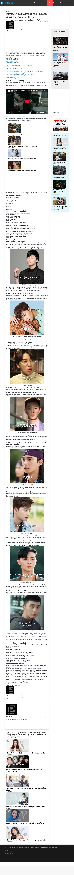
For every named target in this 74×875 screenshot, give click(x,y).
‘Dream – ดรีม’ (13, 660)
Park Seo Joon (10, 685)
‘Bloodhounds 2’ (13, 237)
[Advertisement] (27, 42)
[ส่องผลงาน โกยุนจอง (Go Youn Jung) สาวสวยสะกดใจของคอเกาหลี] (14, 145)
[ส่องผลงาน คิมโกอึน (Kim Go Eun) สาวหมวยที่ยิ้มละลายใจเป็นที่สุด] (14, 169)
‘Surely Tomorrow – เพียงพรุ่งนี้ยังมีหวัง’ (18, 236)
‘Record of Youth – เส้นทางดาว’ (17, 231)
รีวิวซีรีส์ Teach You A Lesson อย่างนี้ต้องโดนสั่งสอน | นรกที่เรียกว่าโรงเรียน (60, 83)
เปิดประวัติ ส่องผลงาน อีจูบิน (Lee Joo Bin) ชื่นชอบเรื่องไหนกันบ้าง (25, 753)
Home (6, 849)
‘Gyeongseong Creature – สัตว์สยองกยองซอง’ (22, 233)
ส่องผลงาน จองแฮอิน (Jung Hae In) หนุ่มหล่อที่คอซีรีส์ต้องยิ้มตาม (25, 823)
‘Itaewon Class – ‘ (17, 230)
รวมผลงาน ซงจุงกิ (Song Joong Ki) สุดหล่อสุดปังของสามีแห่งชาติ (25, 806)
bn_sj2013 (10, 209)
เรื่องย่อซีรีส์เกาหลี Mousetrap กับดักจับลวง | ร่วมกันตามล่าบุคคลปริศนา (60, 191)
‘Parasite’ (12, 657)
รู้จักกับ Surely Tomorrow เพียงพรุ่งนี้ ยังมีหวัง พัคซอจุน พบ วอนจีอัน (22, 158)
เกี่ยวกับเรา (7, 850)
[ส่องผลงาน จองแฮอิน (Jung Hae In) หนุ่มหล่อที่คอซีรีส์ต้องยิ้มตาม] (17, 821)
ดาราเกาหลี (17, 685)
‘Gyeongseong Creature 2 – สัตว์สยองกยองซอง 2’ (21, 234)
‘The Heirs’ (25, 488)
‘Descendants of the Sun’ (30, 495)
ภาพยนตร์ (30, 2)
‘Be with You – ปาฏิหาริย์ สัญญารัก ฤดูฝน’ (19, 655)
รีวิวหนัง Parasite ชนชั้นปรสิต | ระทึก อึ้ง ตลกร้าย (18, 134)
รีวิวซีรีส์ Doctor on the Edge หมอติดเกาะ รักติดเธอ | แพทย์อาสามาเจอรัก (59, 64)
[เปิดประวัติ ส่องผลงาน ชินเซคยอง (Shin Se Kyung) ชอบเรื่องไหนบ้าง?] (17, 838)
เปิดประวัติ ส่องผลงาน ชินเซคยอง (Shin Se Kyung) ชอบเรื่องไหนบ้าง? (26, 840)
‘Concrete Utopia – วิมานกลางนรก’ (18, 661)
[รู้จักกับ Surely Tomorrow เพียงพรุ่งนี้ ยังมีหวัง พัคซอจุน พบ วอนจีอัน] (14, 157)
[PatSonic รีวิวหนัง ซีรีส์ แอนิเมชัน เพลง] (7, 3)
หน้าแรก (8, 10)
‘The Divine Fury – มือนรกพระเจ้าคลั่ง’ (18, 658)
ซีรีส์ (34, 2)
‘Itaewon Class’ (31, 52)
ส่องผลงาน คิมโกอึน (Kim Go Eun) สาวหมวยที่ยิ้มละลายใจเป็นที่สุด (22, 170)
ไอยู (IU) (28, 660)
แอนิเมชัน (40, 2)
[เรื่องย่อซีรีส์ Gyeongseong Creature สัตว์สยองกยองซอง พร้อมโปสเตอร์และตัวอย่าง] (17, 768)
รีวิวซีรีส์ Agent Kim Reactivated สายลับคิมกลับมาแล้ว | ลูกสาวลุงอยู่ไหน (60, 48)
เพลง (44, 2)
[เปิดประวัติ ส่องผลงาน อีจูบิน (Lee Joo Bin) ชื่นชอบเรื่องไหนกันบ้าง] (17, 751)
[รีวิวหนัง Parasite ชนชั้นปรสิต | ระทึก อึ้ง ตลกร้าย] (14, 132)
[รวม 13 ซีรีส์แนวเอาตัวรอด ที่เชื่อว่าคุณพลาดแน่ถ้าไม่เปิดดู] (59, 174)
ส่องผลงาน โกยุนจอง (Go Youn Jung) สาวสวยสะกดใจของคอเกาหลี (22, 146)
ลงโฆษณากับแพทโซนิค (57, 114)
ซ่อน (17, 58)
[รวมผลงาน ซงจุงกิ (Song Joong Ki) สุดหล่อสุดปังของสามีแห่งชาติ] (17, 805)
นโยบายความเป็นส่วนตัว (9, 852)
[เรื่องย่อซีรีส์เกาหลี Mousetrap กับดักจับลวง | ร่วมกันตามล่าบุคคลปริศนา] (59, 188)
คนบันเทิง (50, 2)
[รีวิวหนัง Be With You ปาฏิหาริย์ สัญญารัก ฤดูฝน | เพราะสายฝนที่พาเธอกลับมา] (17, 786)
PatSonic (16, 29)
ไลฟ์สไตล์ (55, 2)
